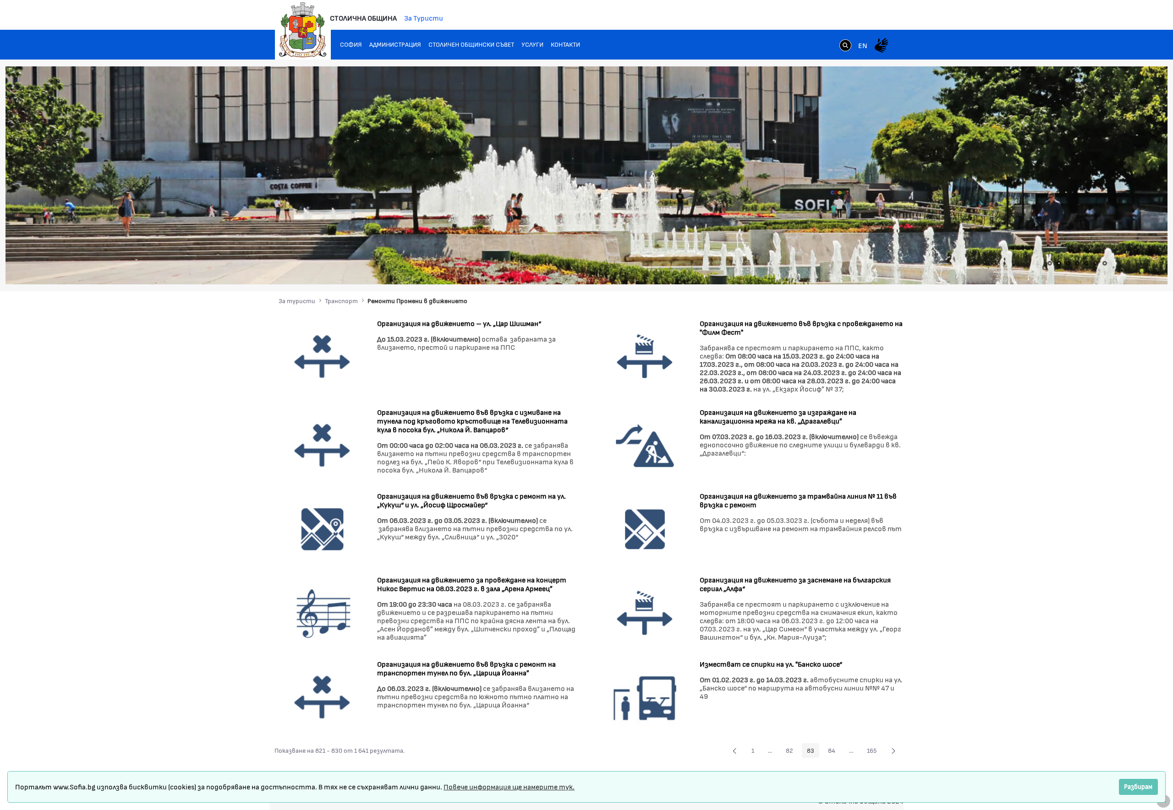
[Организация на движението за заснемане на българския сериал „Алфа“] (645, 612)
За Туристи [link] (423, 17)
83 (813, 751)
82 (792, 751)
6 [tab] (1095, 263)
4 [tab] (1077, 263)
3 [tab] (1068, 263)
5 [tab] (1086, 263)
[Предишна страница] (734, 750)
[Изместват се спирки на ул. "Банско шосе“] (645, 696)
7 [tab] (1104, 263)
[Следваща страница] (893, 750)
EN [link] (862, 45)
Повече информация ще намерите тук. (509, 786)
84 (834, 751)
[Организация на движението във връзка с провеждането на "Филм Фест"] (645, 355)
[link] (845, 46)
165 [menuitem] (874, 751)
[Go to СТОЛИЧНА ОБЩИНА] (302, 30)
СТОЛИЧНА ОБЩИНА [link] (363, 17)
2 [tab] (1059, 263)
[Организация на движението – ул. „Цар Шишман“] (322, 355)
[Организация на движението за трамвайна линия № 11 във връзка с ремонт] (645, 528)
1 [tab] (1049, 263)
